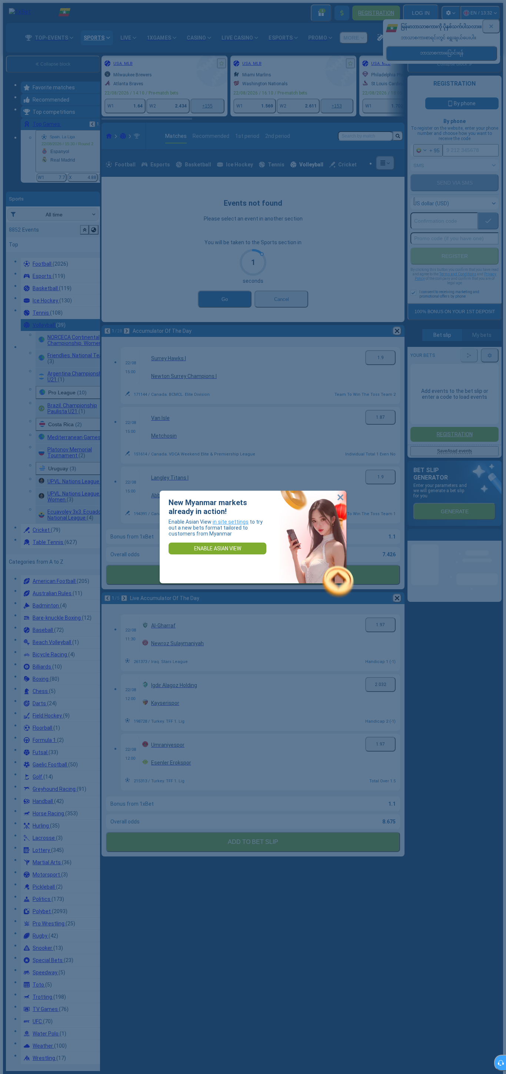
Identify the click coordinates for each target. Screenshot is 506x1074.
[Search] (398, 136)
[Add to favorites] (221, 63)
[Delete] (397, 330)
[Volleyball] (123, 136)
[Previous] (92, 124)
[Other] (385, 163)
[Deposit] (341, 13)
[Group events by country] (94, 230)
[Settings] (451, 13)
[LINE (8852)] (108, 136)
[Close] (491, 26)
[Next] (127, 331)
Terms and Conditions (457, 274)
